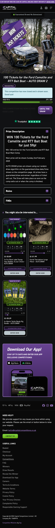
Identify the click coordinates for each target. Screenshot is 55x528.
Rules (9, 191)
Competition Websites (10, 523)
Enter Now (14, 273)
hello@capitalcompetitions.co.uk (22, 430)
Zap (20, 523)
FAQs (8, 200)
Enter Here (48, 2)
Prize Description (15, 131)
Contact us (10, 436)
